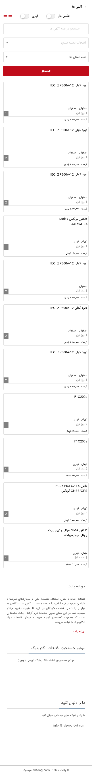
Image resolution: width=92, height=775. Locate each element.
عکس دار (64, 16)
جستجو (46, 71)
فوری (35, 16)
